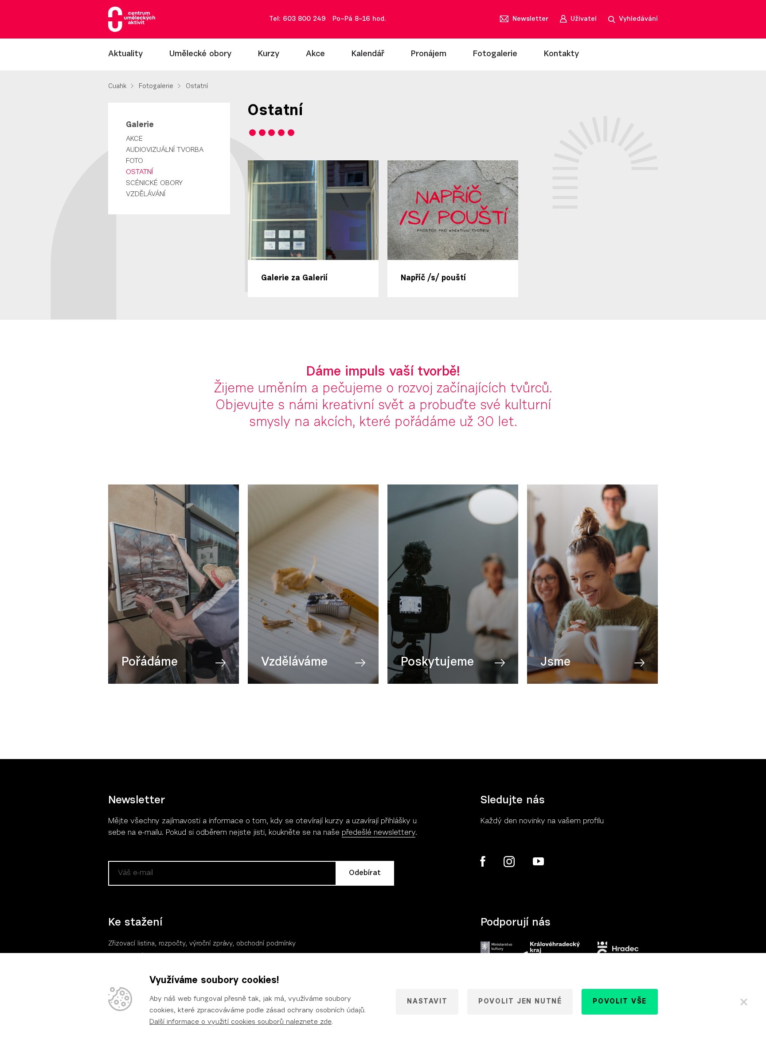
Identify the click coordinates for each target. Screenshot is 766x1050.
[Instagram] (509, 862)
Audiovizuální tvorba (164, 150)
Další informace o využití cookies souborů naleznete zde (240, 1022)
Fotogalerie (495, 54)
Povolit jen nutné (520, 1001)
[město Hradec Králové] (618, 951)
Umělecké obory (200, 54)
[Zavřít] (744, 1002)
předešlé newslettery (378, 833)
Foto (134, 161)
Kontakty (561, 54)
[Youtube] (537, 862)
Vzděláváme (294, 662)
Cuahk (117, 86)
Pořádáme (149, 662)
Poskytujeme (437, 662)
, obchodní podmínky (264, 944)
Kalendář (368, 54)
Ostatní (139, 172)
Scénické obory (154, 183)
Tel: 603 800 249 (297, 19)
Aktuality (125, 54)
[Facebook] (483, 861)
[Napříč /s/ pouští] (452, 210)
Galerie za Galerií (294, 279)
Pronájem (428, 54)
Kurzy (268, 54)
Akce (315, 54)
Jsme (555, 662)
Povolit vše (620, 1001)
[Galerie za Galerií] (313, 210)
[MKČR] (496, 951)
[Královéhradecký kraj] (550, 951)
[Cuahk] (131, 19)
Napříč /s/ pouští (433, 279)
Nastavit (427, 1001)
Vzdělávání (145, 194)
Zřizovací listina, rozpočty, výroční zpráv (168, 944)
